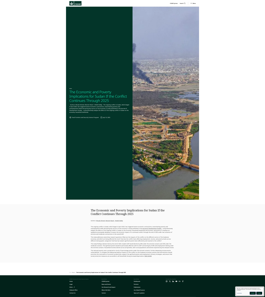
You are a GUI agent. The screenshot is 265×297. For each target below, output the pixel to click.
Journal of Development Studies (152, 228)
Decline (252, 293)
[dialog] (250, 291)
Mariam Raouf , (110, 221)
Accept (259, 293)
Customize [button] (239, 293)
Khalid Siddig (119, 221)
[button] (173, 3)
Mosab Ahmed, (101, 221)
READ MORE (148, 256)
